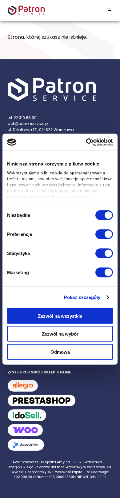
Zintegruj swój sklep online (39, 372)
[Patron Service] (60, 90)
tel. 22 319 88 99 (22, 117)
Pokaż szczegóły (82, 297)
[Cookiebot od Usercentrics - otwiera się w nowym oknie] (86, 142)
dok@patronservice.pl (28, 123)
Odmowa (60, 351)
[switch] (104, 234)
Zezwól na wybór (60, 334)
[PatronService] (26, 10)
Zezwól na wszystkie (60, 315)
